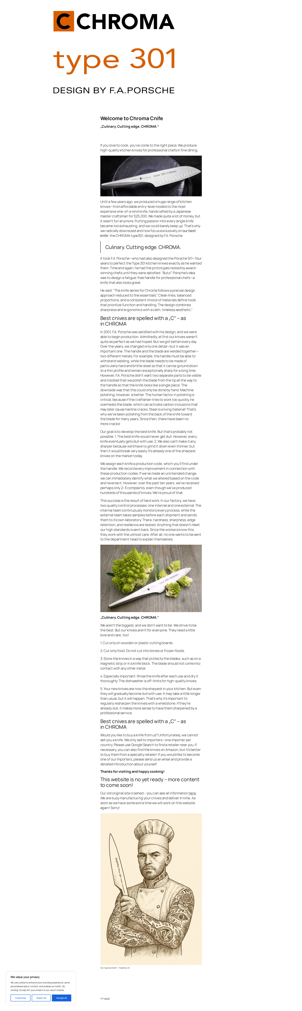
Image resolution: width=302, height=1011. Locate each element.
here (192, 793)
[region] (41, 988)
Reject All (41, 997)
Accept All (61, 997)
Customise (20, 997)
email (107, 998)
